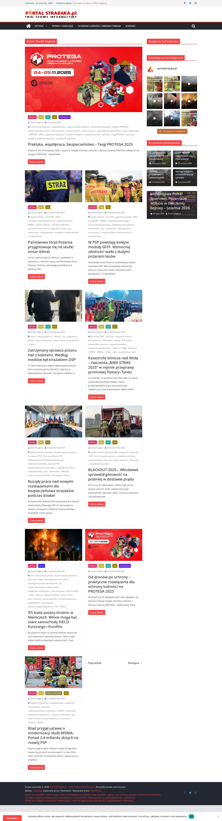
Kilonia (32, 595)
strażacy (31, 722)
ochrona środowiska (60, 224)
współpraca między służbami (67, 232)
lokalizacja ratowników (37, 463)
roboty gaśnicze (46, 232)
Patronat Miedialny (180, 197)
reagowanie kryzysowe (54, 134)
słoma (55, 340)
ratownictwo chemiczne (98, 344)
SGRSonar (132, 348)
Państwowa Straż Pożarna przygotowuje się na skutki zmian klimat (50, 247)
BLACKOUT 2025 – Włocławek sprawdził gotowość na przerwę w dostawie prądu (113, 474)
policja (30, 340)
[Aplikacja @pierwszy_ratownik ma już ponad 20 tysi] (172, 84)
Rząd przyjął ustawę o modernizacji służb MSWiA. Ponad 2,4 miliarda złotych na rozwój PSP (53, 735)
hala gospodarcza (44, 336)
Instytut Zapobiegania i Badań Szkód (43, 587)
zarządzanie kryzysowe (66, 138)
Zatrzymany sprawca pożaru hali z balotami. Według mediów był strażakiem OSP (52, 355)
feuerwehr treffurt (35, 579)
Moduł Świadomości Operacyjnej (41, 467)
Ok (191, 816)
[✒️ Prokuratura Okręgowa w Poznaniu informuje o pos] (154, 84)
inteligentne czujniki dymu (39, 591)
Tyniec (108, 352)
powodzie (55, 228)
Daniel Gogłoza (36, 122)
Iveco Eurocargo (58, 591)
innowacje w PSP (35, 456)
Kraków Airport (94, 340)
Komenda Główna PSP (52, 456)
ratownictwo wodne (118, 344)
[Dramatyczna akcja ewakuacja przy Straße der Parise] (154, 101)
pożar (37, 340)
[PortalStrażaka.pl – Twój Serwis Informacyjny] (28, 26)
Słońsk (63, 340)
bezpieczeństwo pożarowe (66, 575)
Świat (41, 566)
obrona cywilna (57, 130)
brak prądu (124, 452)
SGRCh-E (116, 348)
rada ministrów (34, 718)
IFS (60, 583)
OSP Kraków (107, 340)
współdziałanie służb (127, 352)
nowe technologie (35, 471)
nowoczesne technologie (118, 221)
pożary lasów (93, 228)
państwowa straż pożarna (39, 228)
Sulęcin (32, 344)
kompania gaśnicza (108, 456)
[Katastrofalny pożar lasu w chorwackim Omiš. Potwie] (189, 101)
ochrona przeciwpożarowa (99, 224)
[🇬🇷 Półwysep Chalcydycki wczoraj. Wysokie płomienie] (154, 118)
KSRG (58, 217)
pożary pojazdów (49, 599)
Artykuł (39, 25)
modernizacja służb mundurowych (42, 710)
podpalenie (72, 336)
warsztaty (130, 134)
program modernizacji (60, 714)
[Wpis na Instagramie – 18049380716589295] (189, 118)
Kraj (41, 117)
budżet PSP (70, 703)
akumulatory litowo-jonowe (41, 575)
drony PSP (49, 217)
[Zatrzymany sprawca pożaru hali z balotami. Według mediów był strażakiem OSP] (53, 306)
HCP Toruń (93, 456)
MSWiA (31, 224)
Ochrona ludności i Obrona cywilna (99, 25)
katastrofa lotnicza (123, 336)
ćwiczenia (110, 336)
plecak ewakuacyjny (130, 130)
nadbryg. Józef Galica (66, 467)
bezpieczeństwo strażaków (41, 452)
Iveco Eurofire (72, 591)
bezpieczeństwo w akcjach (66, 452)
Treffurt (63, 606)
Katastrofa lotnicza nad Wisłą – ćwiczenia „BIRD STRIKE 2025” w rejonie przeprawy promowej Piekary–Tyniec (113, 365)
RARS (41, 134)
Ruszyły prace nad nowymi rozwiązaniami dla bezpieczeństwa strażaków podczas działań (51, 488)
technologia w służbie (61, 475)
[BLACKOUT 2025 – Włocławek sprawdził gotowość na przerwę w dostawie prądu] (113, 421)
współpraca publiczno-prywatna (41, 138)
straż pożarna (94, 232)
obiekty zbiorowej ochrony (39, 130)
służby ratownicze (92, 134)
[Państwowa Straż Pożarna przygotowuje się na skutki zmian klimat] (53, 186)
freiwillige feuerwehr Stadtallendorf (43, 583)
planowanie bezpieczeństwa (109, 130)
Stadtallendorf (34, 602)
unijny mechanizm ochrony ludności (116, 232)
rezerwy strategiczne (74, 134)
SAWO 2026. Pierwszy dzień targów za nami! (172, 205)
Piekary (117, 340)
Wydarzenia (64, 117)
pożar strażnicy (34, 599)
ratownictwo (33, 232)
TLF (56, 606)
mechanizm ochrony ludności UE (41, 221)
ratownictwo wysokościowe (99, 348)
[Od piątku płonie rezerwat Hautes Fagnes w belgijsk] (189, 84)
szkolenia (105, 134)
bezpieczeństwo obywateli (78, 127)
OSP (48, 117)
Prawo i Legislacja (62, 25)
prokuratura (47, 340)
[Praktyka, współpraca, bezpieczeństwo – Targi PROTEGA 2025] (83, 79)
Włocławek (134, 460)
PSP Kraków (127, 340)
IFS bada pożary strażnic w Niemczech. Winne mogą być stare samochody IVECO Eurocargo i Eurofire (52, 619)
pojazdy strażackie (52, 595)
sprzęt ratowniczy (49, 718)
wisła (115, 352)
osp (64, 336)
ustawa (40, 722)
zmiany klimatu (35, 236)
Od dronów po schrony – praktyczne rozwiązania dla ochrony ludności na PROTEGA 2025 (111, 584)
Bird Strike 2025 (97, 336)
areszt (33, 336)
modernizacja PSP (64, 221)
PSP (54, 117)
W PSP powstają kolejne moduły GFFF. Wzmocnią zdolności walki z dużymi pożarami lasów (109, 249)
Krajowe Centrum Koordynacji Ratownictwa (46, 460)
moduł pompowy (95, 460)
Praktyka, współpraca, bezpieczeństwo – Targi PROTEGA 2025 (80, 144)
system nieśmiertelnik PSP (39, 475)
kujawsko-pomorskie (126, 456)
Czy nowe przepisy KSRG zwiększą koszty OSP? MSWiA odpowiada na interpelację (184, 151)
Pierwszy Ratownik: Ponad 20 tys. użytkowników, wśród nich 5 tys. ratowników (159, 151)
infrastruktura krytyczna (101, 127)
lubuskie (57, 336)
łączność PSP (53, 463)
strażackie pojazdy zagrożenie (40, 606)
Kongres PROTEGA (120, 127)
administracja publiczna (40, 127)
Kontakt (130, 25)
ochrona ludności (73, 130)
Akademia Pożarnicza (39, 703)
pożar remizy (66, 595)
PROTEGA (33, 134)
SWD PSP (65, 471)
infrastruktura (34, 707)
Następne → (135, 663)
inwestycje (45, 707)
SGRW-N (91, 352)
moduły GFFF (93, 221)
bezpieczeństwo (58, 127)
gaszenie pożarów (123, 217)
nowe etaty (70, 710)
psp (69, 228)
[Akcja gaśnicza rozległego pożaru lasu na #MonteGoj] (172, 101)
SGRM (124, 348)
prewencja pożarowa (67, 599)
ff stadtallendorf (51, 579)
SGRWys (100, 352)
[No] (218, 816)
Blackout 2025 (112, 452)
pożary (64, 228)
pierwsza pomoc (89, 130)
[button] (45, 26)
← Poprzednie (93, 663)
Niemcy (39, 595)
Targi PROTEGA (117, 134)
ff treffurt (64, 579)
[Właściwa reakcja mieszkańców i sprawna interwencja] (172, 118)
